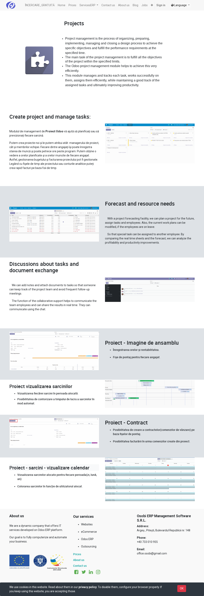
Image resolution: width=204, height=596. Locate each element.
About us (78, 560)
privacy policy (87, 587)
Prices (77, 554)
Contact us (80, 566)
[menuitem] (40, 5)
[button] (152, 5)
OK (181, 588)
